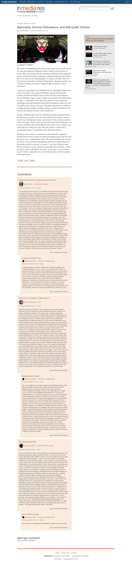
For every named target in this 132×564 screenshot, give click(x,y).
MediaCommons (59, 556)
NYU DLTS (74, 559)
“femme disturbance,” (24, 93)
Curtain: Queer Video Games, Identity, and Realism (102, 54)
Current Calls (26, 15)
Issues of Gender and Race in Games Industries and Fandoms (99, 40)
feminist (32, 160)
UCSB (39, 302)
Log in (127, 2)
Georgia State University (41, 184)
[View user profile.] (21, 184)
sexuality (20, 160)
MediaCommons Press (61, 2)
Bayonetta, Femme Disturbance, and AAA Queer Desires (102, 72)
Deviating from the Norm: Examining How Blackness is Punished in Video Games (102, 62)
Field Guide (22, 2)
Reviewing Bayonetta (27, 442)
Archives (34, 15)
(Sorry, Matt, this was (30, 514)
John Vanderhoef (31, 302)
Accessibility (57, 559)
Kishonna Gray (91, 66)
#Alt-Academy (31, 2)
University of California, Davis (39, 30)
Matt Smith (29, 184)
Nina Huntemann (100, 48)
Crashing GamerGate (100, 46)
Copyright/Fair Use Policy (80, 556)
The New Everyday (75, 2)
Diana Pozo (98, 57)
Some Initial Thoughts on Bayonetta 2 (34, 298)
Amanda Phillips (23, 30)
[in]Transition (49, 2)
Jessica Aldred (91, 88)
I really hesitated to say (31, 258)
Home (19, 15)
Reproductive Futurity (30, 376)
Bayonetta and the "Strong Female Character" (37, 180)
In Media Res (40, 2)
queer (26, 160)
